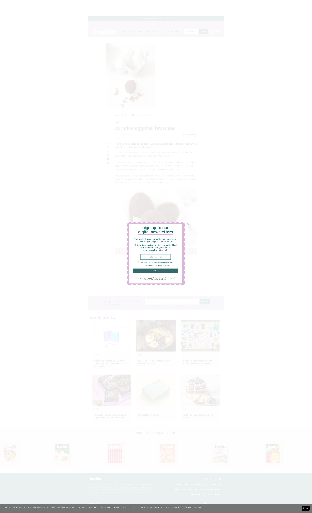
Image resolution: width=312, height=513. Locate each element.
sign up (155, 271)
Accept (305, 508)
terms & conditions (159, 279)
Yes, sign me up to (157, 262)
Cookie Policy (179, 507)
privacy (150, 278)
